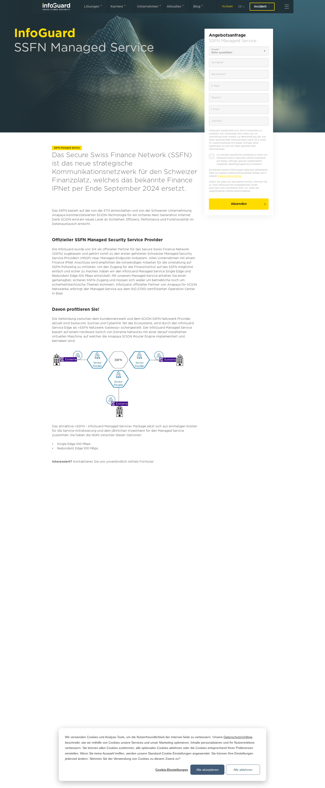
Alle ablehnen (242, 769)
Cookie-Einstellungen (171, 769)
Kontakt (227, 6)
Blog (196, 6)
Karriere (117, 6)
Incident (260, 6)
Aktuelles (174, 6)
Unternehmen (147, 6)
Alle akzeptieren (207, 769)
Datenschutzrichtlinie (238, 737)
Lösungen (91, 6)
